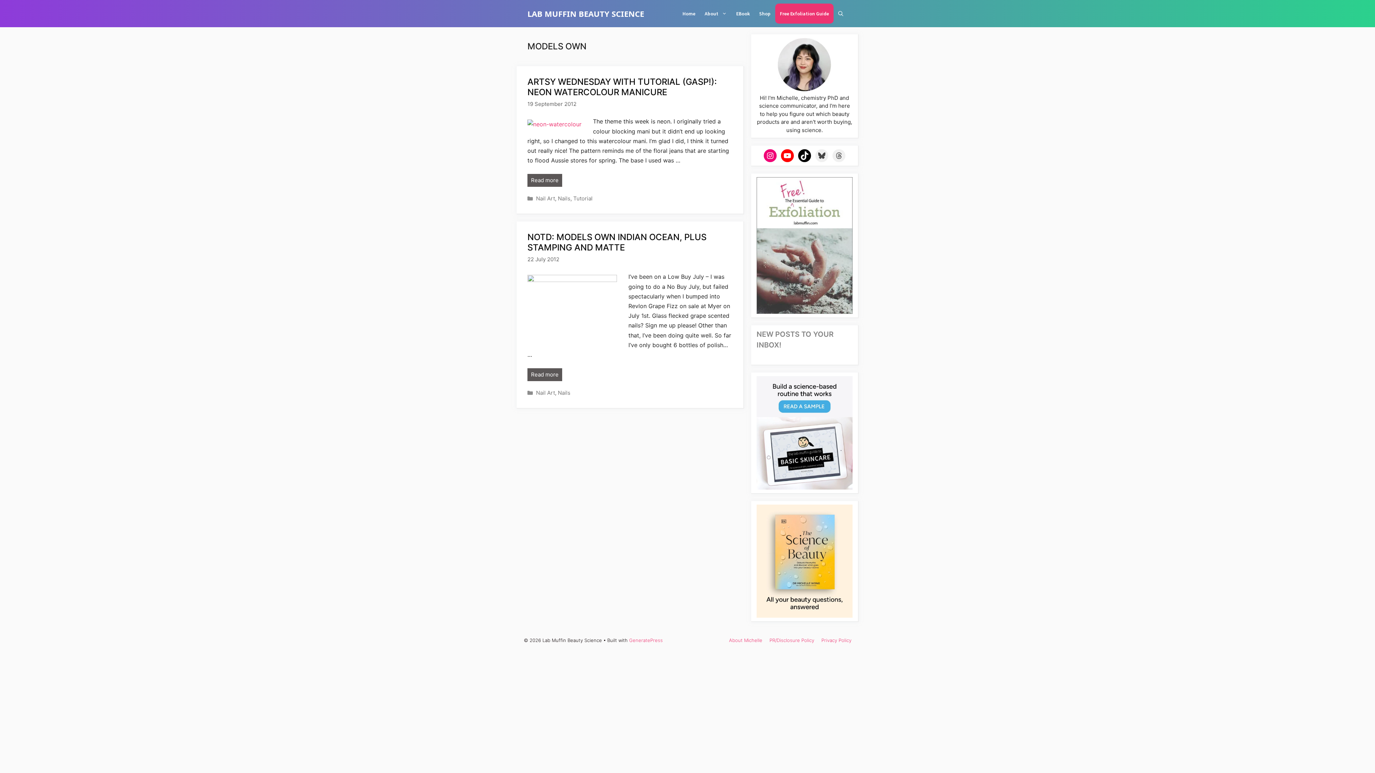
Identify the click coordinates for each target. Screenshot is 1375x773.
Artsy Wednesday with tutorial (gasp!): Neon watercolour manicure (622, 87)
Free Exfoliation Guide (804, 13)
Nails (564, 198)
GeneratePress (646, 640)
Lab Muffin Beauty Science (585, 13)
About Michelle (745, 640)
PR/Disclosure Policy (791, 640)
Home (688, 13)
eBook (743, 13)
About (711, 13)
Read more (545, 180)
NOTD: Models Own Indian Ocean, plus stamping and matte (616, 242)
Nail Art (545, 198)
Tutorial (583, 198)
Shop (765, 13)
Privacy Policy (836, 640)
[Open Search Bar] (841, 14)
